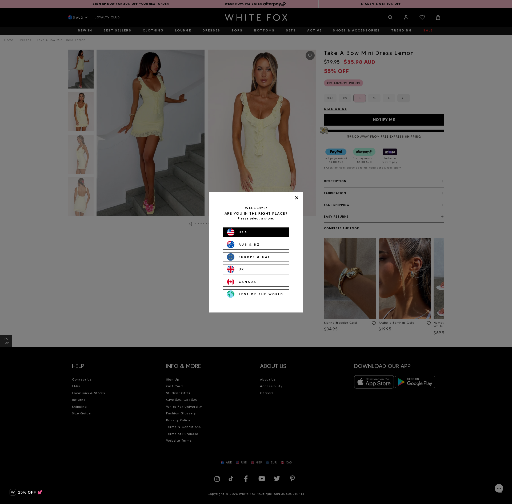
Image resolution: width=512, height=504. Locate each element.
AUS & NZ (249, 244)
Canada (248, 281)
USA (243, 232)
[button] (26, 492)
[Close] (297, 198)
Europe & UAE (255, 257)
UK (242, 269)
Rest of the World (261, 294)
